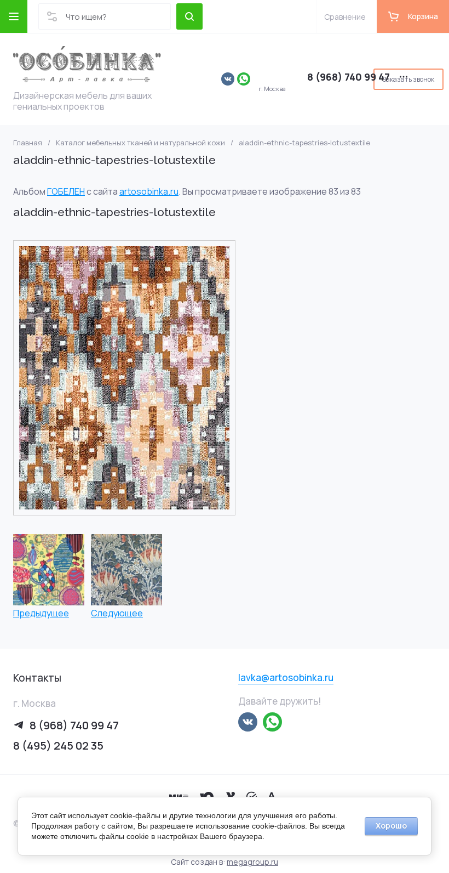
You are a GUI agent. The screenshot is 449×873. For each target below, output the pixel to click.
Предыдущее (41, 613)
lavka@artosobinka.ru (285, 677)
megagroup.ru (252, 862)
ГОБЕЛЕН (66, 191)
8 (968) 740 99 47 (348, 77)
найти (189, 16)
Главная (27, 143)
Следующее (117, 613)
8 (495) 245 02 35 (58, 745)
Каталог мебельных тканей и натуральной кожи (140, 143)
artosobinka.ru (149, 191)
